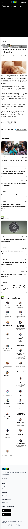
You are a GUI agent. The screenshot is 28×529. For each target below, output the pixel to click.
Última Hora (6, 6)
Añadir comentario (21, 129)
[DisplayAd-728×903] (14, 46)
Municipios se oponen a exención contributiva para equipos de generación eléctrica (13, 206)
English (3, 488)
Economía (22, 6)
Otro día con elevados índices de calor (12, 195)
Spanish (3, 486)
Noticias (14, 6)
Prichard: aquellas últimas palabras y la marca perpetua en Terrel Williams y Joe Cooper (13, 287)
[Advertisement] (14, 23)
